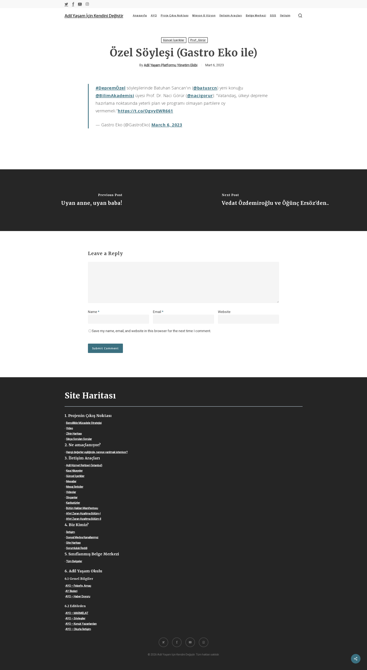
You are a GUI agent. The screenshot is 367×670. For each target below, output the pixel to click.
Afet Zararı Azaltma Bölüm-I (83, 513)
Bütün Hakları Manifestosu (82, 508)
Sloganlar (72, 497)
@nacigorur (200, 95)
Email (158, 312)
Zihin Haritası (74, 433)
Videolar (71, 492)
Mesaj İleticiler (74, 486)
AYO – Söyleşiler (75, 618)
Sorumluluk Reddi (76, 548)
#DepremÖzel (111, 88)
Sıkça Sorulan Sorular (79, 438)
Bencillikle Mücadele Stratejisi (84, 422)
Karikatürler (73, 502)
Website (224, 312)
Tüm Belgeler (74, 561)
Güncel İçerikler (173, 40)
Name (93, 312)
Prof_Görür (198, 40)
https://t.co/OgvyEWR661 (145, 111)
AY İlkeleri (71, 591)
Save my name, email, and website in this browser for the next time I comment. (151, 331)
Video (69, 428)
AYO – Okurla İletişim (78, 629)
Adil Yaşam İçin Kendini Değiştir (94, 15)
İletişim (70, 532)
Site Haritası (73, 542)
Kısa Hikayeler (74, 470)
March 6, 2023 (166, 124)
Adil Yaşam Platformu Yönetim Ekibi (170, 65)
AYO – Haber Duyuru (78, 596)
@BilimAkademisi (115, 95)
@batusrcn (205, 88)
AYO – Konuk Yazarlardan (81, 623)
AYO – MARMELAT (77, 613)
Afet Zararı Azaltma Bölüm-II (83, 518)
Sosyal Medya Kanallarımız (82, 537)
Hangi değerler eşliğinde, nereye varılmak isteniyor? (97, 452)
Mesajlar (71, 481)
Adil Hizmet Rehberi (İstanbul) (84, 465)
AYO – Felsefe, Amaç (78, 585)
